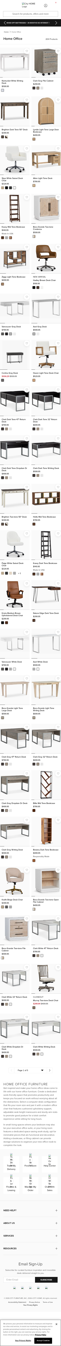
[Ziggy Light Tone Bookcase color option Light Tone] (2, 284)
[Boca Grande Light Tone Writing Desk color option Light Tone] (33, 717)
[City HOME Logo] (30, 5)
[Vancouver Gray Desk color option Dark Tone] (6, 333)
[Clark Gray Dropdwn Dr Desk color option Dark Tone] (2, 810)
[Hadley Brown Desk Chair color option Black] (33, 287)
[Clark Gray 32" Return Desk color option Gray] (37, 764)
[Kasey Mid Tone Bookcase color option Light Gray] (6, 237)
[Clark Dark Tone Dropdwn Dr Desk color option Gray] (6, 477)
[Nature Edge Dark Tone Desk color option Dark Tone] (33, 620)
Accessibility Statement (17, 1302)
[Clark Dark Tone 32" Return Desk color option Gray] (37, 429)
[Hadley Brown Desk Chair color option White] (41, 287)
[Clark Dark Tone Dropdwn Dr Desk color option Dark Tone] (2, 477)
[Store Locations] (15, 5)
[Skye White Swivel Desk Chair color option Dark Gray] (10, 187)
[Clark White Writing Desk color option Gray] (37, 1054)
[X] (30, 1288)
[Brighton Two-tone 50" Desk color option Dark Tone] (2, 524)
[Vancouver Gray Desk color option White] (14, 333)
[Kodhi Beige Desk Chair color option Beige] (2, 907)
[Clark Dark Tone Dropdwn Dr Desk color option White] (10, 477)
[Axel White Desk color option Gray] (33, 669)
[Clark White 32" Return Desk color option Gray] (6, 1004)
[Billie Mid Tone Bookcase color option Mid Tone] (33, 810)
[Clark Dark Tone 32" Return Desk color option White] (41, 429)
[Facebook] (22, 1288)
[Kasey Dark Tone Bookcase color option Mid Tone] (41, 574)
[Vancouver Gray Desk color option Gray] (10, 333)
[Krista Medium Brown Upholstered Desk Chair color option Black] (2, 622)
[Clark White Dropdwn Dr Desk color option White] (10, 1056)
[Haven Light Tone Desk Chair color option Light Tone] (33, 380)
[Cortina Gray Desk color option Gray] (2, 380)
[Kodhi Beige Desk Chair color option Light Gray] (10, 907)
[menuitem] (5, 5)
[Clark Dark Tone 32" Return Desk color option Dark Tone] (33, 429)
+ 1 (19, 573)
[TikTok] (46, 1288)
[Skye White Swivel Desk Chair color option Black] (6, 187)
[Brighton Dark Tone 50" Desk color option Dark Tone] (2, 136)
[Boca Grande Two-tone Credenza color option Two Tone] (33, 236)
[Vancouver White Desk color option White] (14, 669)
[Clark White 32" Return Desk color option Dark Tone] (2, 1004)
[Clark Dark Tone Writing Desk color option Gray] (37, 475)
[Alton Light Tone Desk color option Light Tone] (33, 185)
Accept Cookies (43, 1340)
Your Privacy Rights (30, 1305)
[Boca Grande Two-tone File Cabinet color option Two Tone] (2, 957)
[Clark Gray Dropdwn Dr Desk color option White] (10, 810)
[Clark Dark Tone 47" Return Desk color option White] (10, 429)
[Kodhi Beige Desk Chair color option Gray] (6, 907)
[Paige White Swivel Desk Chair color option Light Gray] (14, 573)
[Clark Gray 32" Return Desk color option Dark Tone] (33, 764)
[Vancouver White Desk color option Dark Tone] (6, 669)
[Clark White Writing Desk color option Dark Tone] (33, 1054)
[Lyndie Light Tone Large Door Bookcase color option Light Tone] (33, 139)
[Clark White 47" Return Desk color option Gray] (37, 955)
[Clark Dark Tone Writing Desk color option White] (41, 475)
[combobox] (30, 1070)
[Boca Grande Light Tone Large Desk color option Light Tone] (2, 717)
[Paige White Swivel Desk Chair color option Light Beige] (10, 573)
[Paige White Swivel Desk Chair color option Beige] (2, 573)
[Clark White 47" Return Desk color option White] (41, 955)
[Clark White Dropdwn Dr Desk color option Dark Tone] (2, 1056)
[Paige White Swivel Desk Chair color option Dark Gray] (6, 573)
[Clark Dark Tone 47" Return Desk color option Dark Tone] (2, 429)
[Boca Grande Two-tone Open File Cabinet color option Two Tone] (33, 909)
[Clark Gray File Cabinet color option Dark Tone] (33, 88)
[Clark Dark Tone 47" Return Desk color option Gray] (6, 429)
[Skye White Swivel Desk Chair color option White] (14, 187)
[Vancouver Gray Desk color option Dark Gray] (2, 333)
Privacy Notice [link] (34, 1302)
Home (6, 32)
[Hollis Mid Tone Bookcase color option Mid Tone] (33, 524)
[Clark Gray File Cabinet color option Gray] (37, 88)
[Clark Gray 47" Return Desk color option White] (10, 764)
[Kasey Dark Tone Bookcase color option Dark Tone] (33, 574)
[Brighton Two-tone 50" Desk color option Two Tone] (6, 524)
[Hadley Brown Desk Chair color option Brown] (37, 287)
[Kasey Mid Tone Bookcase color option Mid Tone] (10, 237)
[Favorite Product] (27, 51)
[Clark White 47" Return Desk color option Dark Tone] (33, 955)
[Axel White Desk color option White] (37, 669)
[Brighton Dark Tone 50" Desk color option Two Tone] (6, 136)
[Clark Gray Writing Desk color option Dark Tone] (2, 857)
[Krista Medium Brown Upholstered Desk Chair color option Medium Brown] (6, 622)
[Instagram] (14, 1288)
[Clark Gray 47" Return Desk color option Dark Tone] (2, 764)
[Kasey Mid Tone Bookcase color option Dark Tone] (2, 237)
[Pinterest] (38, 1288)
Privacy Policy (40, 1335)
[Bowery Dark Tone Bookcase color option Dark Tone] (33, 860)
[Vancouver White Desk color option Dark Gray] (2, 669)
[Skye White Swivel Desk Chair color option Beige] (2, 187)
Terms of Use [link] (48, 1302)
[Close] (56, 1324)
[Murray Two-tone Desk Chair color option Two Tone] (33, 1007)
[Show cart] (56, 5)
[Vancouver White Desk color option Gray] (10, 669)
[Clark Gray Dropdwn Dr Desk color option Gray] (6, 810)
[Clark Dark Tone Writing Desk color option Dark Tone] (33, 475)
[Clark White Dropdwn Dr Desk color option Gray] (6, 1056)
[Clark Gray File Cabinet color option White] (41, 88)
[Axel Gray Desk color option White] (37, 333)
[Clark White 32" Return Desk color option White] (10, 1004)
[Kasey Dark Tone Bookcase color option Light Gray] (37, 574)
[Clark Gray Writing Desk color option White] (10, 857)
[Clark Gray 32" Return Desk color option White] (41, 764)
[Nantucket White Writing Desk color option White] (2, 90)
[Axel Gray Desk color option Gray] (33, 333)
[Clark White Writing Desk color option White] (41, 1054)
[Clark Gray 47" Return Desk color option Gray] (6, 764)
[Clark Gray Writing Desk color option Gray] (6, 857)
